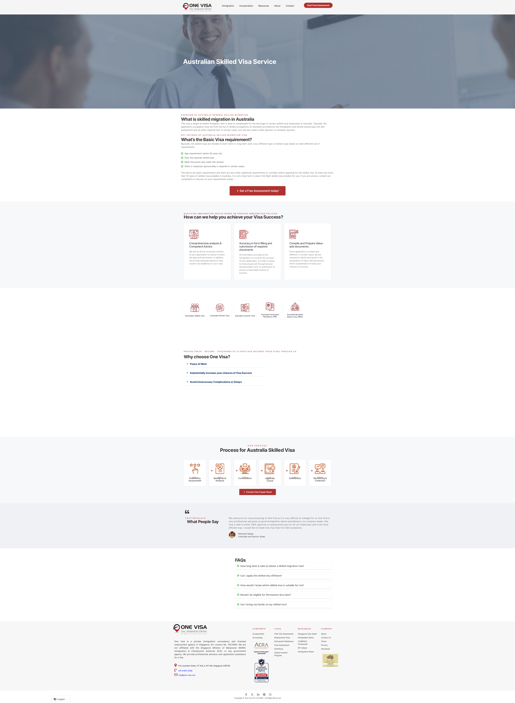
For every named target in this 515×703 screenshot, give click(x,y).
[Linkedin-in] (258, 694)
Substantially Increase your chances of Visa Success (221, 373)
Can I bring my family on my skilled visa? (263, 604)
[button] (224, 364)
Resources (263, 5)
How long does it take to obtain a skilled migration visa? (272, 566)
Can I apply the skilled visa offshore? (261, 575)
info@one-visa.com (186, 675)
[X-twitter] (252, 694)
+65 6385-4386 (185, 671)
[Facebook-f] (246, 694)
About (277, 5)
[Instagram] (270, 694)
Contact (290, 5)
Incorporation (246, 5)
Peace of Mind (198, 364)
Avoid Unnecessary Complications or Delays (216, 382)
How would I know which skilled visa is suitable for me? (272, 585)
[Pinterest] (264, 694)
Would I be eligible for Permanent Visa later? (265, 594)
